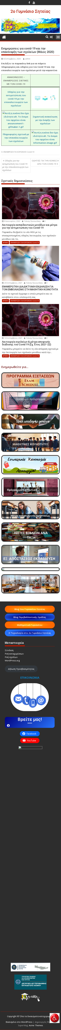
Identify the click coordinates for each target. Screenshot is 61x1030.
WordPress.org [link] (12, 660)
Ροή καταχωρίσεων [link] (14, 653)
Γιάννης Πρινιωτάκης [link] (32, 221)
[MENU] (58, 37)
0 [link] (44, 221)
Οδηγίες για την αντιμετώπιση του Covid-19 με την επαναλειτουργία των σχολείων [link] (15, 165)
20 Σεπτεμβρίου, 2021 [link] (13, 283)
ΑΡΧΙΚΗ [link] (5, 242)
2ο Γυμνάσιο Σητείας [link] (30, 11)
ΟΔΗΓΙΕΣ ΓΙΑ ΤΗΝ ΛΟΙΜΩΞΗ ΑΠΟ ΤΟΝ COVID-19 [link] (45, 162)
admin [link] (27, 59)
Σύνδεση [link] (9, 650)
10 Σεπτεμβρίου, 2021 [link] (13, 338)
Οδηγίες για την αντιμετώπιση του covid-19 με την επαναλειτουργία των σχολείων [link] (16, 98)
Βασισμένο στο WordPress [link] (19, 1021)
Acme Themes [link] (36, 1025)
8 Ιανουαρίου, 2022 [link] (12, 221)
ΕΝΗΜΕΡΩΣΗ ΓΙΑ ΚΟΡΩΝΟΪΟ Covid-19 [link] (19, 152)
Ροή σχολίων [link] (11, 657)
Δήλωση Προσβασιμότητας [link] (21, 668)
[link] (54, 1018)
